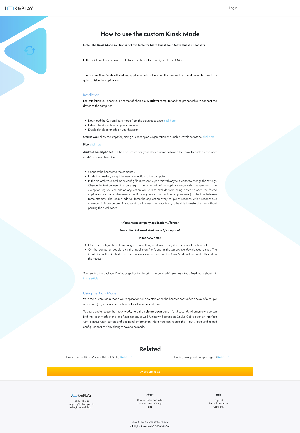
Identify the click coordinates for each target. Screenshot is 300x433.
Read (123, 357)
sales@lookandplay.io (81, 407)
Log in (233, 7)
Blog (150, 406)
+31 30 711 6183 (81, 400)
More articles (150, 371)
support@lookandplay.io (81, 404)
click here (170, 120)
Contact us (218, 406)
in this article (90, 278)
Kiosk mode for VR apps (150, 403)
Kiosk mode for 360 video (150, 400)
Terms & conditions (219, 403)
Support (219, 400)
